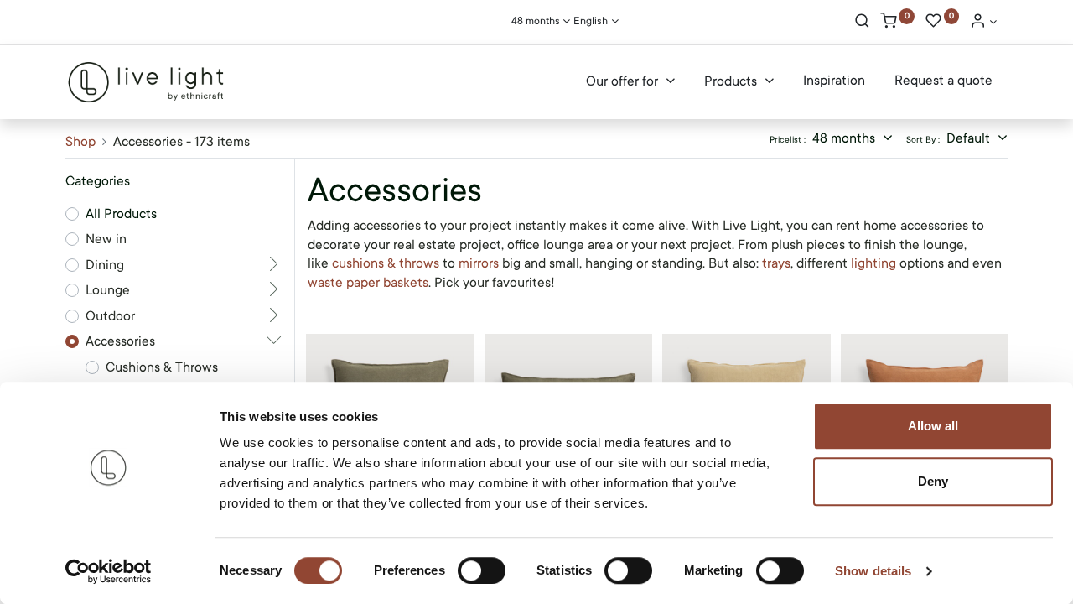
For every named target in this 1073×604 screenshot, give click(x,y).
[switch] (481, 570)
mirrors (478, 263)
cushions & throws (387, 263)
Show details (873, 571)
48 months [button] (845, 138)
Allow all (933, 426)
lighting (873, 263)
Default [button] (969, 138)
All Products (121, 214)
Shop (80, 141)
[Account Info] (983, 22)
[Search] (862, 22)
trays (776, 263)
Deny (933, 481)
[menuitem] (834, 81)
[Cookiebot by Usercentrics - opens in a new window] (108, 571)
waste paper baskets (368, 282)
